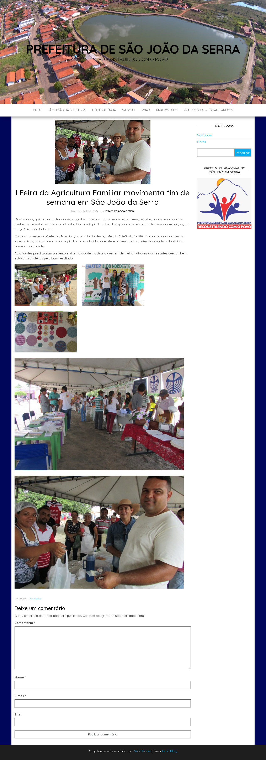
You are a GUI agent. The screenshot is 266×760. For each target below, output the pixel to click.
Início (37, 110)
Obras (201, 142)
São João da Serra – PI (66, 110)
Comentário (25, 623)
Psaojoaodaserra (120, 211)
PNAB (146, 110)
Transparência (104, 110)
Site (17, 714)
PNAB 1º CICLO (166, 110)
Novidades (35, 598)
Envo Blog (169, 751)
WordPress (142, 751)
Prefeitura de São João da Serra (133, 49)
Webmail (129, 110)
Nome (20, 677)
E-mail (20, 696)
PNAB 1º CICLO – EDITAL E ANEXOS (208, 110)
